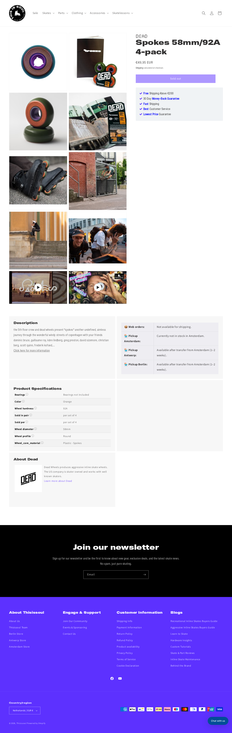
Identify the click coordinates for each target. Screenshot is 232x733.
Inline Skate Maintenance (185, 659)
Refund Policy (125, 640)
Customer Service (156, 109)
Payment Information (129, 627)
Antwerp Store (17, 640)
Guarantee (157, 114)
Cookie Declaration (128, 665)
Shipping (139, 68)
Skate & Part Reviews (183, 653)
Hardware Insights (181, 640)
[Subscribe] (144, 574)
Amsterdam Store (19, 646)
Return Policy (124, 633)
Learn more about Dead (58, 481)
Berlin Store (16, 633)
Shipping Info (124, 621)
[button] (48, 13)
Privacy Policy (124, 653)
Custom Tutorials (181, 646)
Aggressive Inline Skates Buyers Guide (193, 627)
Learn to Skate (179, 633)
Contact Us (69, 633)
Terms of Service (126, 659)
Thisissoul (21, 723)
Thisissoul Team (18, 627)
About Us (14, 621)
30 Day (161, 99)
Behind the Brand (181, 665)
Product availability (128, 646)
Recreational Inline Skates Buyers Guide (194, 621)
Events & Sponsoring (75, 627)
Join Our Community (75, 621)
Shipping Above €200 (158, 93)
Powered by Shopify (36, 723)
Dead (142, 35)
